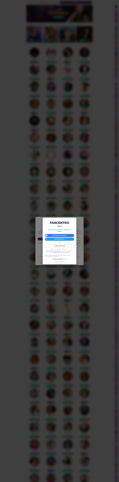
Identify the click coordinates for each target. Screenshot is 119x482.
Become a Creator (59, 261)
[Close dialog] (75, 219)
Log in (64, 259)
